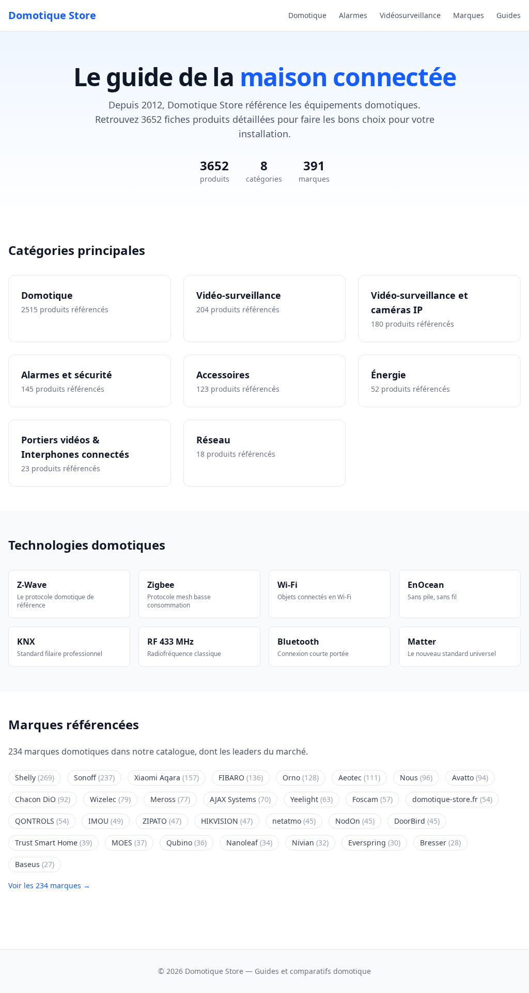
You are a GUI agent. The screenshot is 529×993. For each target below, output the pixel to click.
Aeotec (359, 777)
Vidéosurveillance (410, 15)
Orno (301, 777)
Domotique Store (52, 15)
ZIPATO (162, 821)
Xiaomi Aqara (166, 777)
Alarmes (353, 15)
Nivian (310, 842)
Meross (170, 799)
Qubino (186, 842)
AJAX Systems (240, 799)
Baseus (34, 864)
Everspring (374, 842)
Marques (468, 15)
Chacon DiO (42, 799)
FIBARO (241, 777)
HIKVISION (227, 821)
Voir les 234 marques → (49, 885)
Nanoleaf (249, 842)
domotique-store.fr (452, 799)
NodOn (355, 821)
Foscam (372, 799)
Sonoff (94, 777)
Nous (416, 777)
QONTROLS (42, 821)
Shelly (34, 777)
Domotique (307, 15)
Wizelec (110, 799)
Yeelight (311, 799)
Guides (508, 15)
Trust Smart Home (53, 842)
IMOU (105, 821)
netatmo (294, 821)
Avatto (470, 777)
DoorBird (417, 821)
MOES (129, 842)
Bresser (440, 842)
